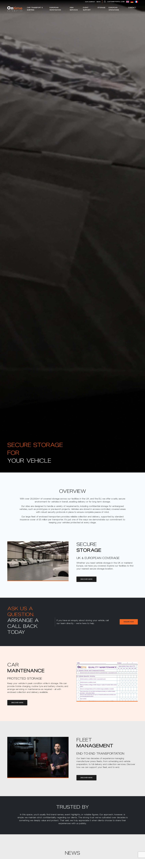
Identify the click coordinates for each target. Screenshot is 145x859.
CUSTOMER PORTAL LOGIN (116, 1)
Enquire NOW (129, 622)
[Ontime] (14, 8)
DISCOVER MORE (86, 579)
